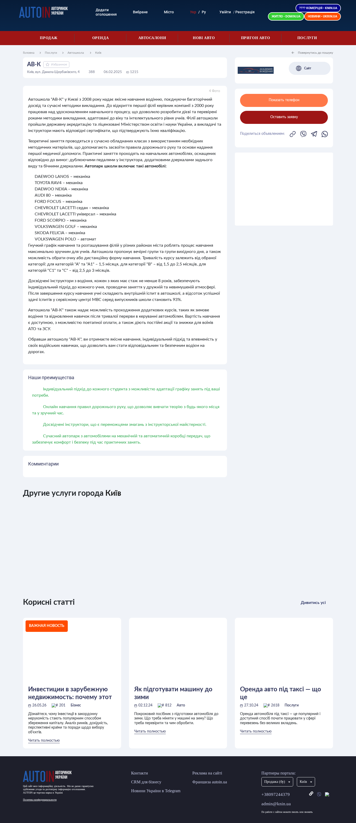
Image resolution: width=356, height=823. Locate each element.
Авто (181, 705)
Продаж (48, 38)
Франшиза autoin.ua (209, 782)
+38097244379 (275, 794)
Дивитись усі (313, 603)
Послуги (307, 38)
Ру (204, 12)
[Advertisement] (284, 189)
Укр (193, 12)
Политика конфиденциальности (40, 799)
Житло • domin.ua (286, 16)
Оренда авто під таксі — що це (280, 693)
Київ (98, 52)
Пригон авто (255, 38)
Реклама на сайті (207, 773)
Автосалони (152, 38)
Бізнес (76, 705)
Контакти (139, 773)
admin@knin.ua (276, 803)
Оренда (100, 38)
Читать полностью (44, 740)
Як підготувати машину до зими (173, 693)
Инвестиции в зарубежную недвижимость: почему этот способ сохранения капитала (70, 693)
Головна (28, 52)
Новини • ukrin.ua (322, 16)
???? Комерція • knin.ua (318, 8)
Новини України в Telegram (155, 791)
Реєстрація (245, 12)
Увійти (225, 12)
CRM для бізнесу (146, 782)
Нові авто (204, 38)
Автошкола (76, 52)
